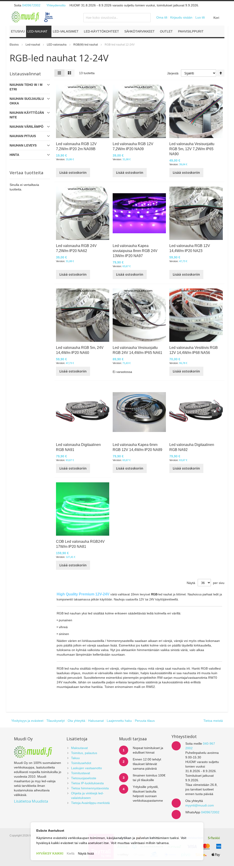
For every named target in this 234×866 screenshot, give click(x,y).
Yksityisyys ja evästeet (27, 720)
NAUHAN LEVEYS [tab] (23, 145)
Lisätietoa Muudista (31, 801)
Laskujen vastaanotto (86, 768)
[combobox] (116, 17)
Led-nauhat (33, 44)
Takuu (75, 758)
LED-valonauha (57, 44)
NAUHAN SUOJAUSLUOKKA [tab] (27, 101)
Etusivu (14, 44)
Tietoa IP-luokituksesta (87, 783)
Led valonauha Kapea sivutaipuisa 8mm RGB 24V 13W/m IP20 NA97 (135, 251)
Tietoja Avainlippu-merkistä (90, 803)
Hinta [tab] (14, 155)
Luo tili (200, 17)
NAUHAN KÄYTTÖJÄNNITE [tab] (27, 115)
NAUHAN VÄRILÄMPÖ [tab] (26, 126)
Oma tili (161, 17)
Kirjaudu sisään (181, 17)
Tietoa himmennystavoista (90, 788)
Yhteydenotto (56, 5)
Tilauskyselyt (55, 720)
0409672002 (31, 5)
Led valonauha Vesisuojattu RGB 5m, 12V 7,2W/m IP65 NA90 (191, 149)
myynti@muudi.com (199, 805)
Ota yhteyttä (76, 720)
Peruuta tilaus (145, 720)
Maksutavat (79, 748)
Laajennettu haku (119, 720)
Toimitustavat (80, 773)
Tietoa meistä (213, 720)
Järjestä (172, 73)
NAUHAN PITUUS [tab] (23, 136)
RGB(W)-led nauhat (85, 44)
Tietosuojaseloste (83, 778)
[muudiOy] (32, 17)
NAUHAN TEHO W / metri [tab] (26, 87)
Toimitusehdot (81, 763)
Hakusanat (96, 720)
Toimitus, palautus (84, 753)
